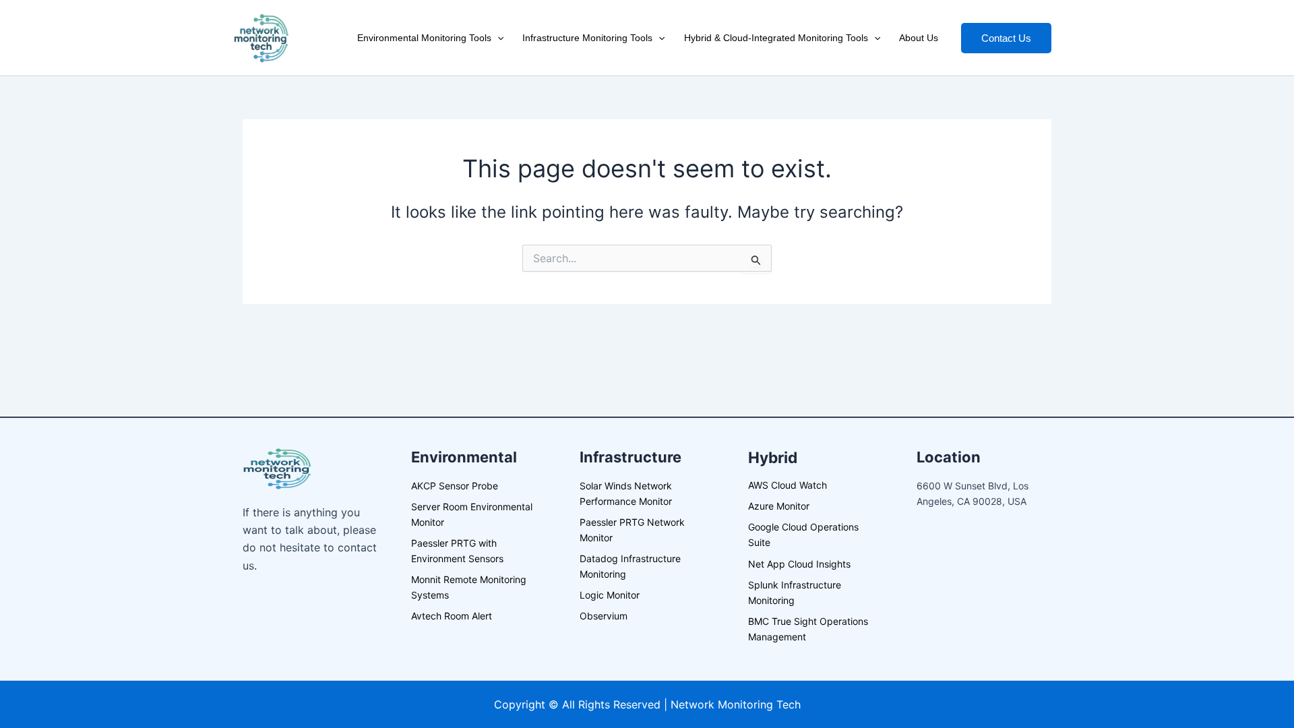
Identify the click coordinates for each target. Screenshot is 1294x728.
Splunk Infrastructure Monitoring (794, 592)
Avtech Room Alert (451, 615)
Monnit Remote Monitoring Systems (468, 587)
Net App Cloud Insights (799, 564)
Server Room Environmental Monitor (471, 514)
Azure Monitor (778, 506)
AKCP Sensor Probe (454, 485)
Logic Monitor (610, 595)
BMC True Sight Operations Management (808, 628)
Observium (603, 615)
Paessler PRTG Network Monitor (632, 529)
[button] (497, 38)
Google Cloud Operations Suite (803, 534)
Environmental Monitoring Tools (424, 37)
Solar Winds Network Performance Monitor (626, 493)
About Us (918, 37)
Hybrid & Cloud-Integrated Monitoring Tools (776, 37)
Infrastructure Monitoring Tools (587, 37)
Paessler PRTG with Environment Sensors (457, 550)
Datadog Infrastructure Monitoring (630, 566)
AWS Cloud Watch (787, 485)
